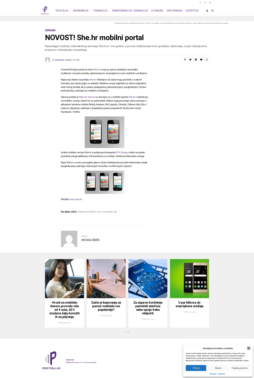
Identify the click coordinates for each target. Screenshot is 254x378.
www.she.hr (75, 199)
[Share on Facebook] (185, 59)
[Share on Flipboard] (195, 59)
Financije (100, 10)
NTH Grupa (121, 152)
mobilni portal (83, 212)
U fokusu (157, 10)
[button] (248, 348)
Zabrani (218, 368)
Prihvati (196, 368)
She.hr (97, 69)
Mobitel (93, 212)
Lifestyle (192, 10)
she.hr (99, 212)
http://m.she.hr (86, 97)
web (115, 212)
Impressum (213, 373)
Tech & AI (61, 10)
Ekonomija (80, 10)
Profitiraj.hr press (64, 322)
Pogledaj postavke (240, 368)
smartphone (108, 212)
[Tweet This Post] (190, 59)
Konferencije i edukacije (130, 10)
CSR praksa (174, 10)
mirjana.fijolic (59, 59)
